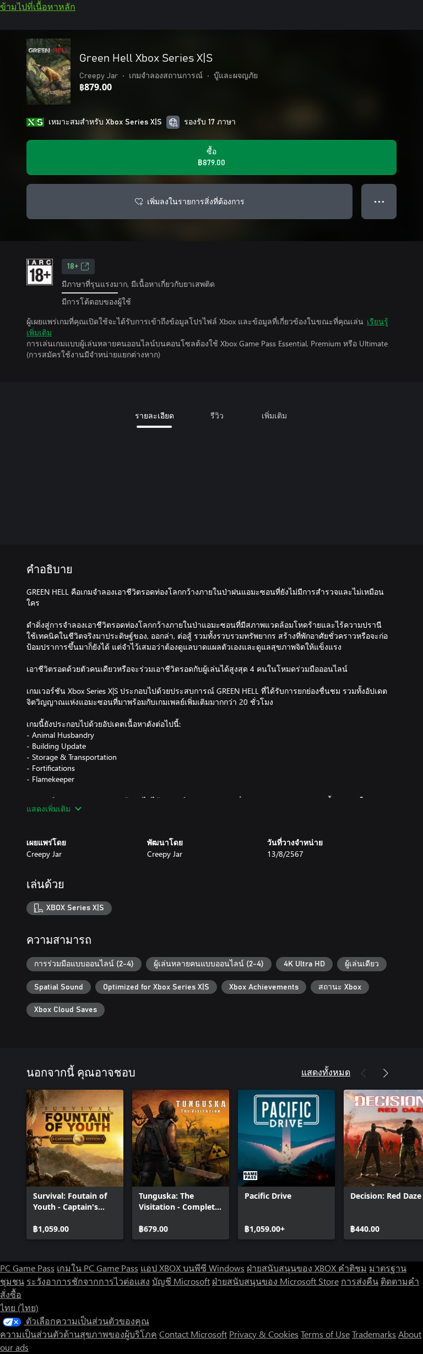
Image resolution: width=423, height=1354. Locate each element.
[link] (74, 1164)
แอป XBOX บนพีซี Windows (192, 1268)
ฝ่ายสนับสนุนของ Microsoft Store (275, 1281)
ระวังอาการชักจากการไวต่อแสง (88, 1281)
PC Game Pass (27, 1268)
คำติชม (352, 1268)
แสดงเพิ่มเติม (48, 808)
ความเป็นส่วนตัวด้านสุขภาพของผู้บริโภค (78, 1334)
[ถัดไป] (386, 1073)
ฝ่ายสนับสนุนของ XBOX (292, 1268)
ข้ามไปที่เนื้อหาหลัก (37, 6)
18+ (72, 266)
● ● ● (379, 201)
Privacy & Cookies (264, 1334)
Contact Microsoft (193, 1334)
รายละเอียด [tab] (154, 415)
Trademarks (374, 1334)
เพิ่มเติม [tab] (274, 415)
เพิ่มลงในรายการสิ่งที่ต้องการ (196, 201)
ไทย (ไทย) (19, 1307)
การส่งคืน (359, 1281)
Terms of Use (325, 1334)
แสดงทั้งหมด (325, 1072)
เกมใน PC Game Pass (97, 1268)
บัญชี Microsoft (181, 1281)
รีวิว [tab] (217, 415)
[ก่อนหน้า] (363, 1073)
